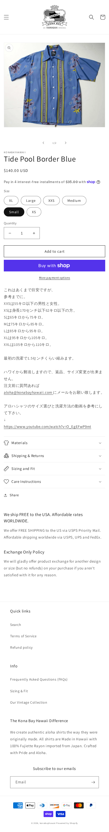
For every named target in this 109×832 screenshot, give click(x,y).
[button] (6, 17)
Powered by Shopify (67, 823)
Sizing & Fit (19, 691)
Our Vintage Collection (28, 702)
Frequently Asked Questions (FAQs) (39, 679)
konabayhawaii (48, 823)
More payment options (54, 278)
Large (31, 200)
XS (34, 212)
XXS (51, 200)
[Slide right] (65, 142)
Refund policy (21, 647)
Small (14, 212)
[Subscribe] (93, 782)
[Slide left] (43, 142)
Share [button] (14, 495)
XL (11, 200)
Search (15, 624)
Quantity (10, 223)
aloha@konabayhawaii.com (28, 392)
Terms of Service (23, 636)
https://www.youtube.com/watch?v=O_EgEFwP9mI (47, 426)
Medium (74, 200)
